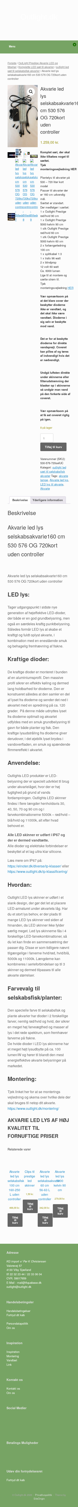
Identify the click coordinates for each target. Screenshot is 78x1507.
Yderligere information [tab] (47, 500)
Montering (12, 1356)
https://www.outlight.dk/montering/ (33, 1108)
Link (9, 1364)
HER (70, 288)
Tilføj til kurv (53, 447)
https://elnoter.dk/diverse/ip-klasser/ (34, 866)
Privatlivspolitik (43, 1495)
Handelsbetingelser (18, 1311)
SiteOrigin (39, 1498)
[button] (31, 92)
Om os (10, 1328)
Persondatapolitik (17, 1323)
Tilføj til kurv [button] (15, 1220)
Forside (12, 63)
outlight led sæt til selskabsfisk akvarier (38, 69)
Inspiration (13, 1352)
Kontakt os (13, 1388)
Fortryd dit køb (16, 1315)
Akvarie (45, 488)
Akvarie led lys (59, 480)
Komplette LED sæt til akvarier (36, 67)
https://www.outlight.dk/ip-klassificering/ (38, 871)
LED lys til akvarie (51, 484)
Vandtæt (11, 1360)
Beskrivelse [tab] (20, 500)
